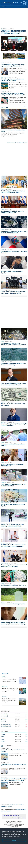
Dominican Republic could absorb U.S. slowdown (13, 585)
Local (2, 62)
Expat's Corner (5, 502)
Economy (3, 402)
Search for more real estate (13, 142)
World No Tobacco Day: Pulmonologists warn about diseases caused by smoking (9, 679)
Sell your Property (23, 142)
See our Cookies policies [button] (13, 836)
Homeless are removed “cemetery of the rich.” (13, 603)
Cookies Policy (22, 818)
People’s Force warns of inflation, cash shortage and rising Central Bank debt (10, 690)
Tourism (3, 28)
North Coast (5, 77)
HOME (4, 815)
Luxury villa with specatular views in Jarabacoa (12, 129)
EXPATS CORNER (8, 745)
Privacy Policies (14, 818)
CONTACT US (16, 815)
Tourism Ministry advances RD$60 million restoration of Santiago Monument (9, 700)
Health (4, 676)
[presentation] (24, 107)
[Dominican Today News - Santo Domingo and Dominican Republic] (14, 2)
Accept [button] (14, 840)
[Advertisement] (14, 15)
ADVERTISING (9, 815)
